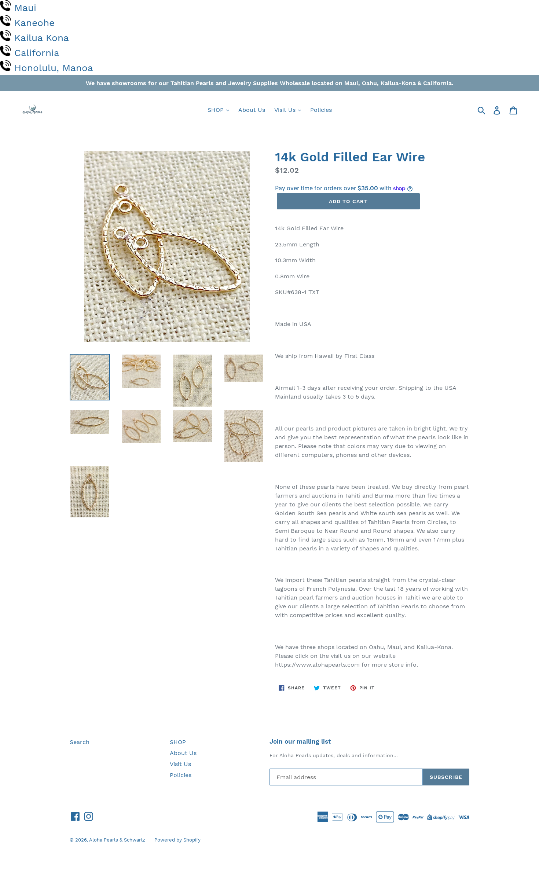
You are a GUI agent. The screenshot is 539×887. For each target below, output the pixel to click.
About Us (251, 109)
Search (79, 741)
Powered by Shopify (177, 840)
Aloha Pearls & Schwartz (117, 840)
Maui (25, 7)
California (36, 52)
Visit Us (285, 109)
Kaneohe (34, 22)
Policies (321, 109)
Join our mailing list (300, 741)
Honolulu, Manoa (53, 67)
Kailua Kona (41, 37)
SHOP (216, 109)
